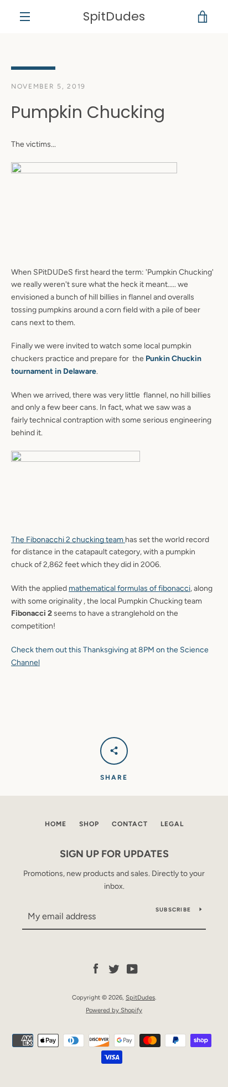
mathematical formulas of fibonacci (129, 588)
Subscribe (173, 909)
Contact (130, 824)
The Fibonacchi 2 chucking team (68, 539)
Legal (172, 824)
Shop (89, 824)
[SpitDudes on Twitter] (114, 968)
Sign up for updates (114, 854)
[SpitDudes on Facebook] (95, 968)
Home (55, 824)
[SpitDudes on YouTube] (132, 968)
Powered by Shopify (114, 1010)
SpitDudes (114, 16)
